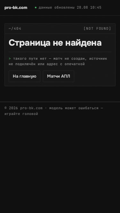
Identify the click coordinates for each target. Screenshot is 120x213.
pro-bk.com (15, 7)
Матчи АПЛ (58, 76)
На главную (24, 76)
